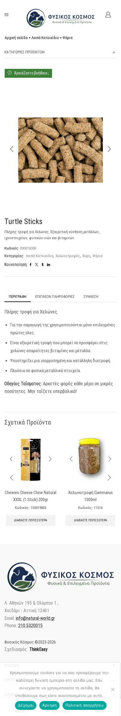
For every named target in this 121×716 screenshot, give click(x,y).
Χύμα (86, 256)
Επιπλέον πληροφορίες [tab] (55, 296)
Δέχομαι (25, 705)
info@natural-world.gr (35, 618)
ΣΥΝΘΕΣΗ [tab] (90, 296)
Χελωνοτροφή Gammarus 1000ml (90, 496)
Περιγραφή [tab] (17, 296)
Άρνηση (49, 705)
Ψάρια (68, 37)
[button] (11, 149)
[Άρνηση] (112, 689)
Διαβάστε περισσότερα (30, 520)
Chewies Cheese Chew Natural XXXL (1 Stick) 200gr (30, 496)
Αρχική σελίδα (16, 37)
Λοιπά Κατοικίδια (45, 37)
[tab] (17, 296)
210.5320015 (30, 625)
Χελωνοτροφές (68, 256)
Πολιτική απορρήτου (84, 705)
